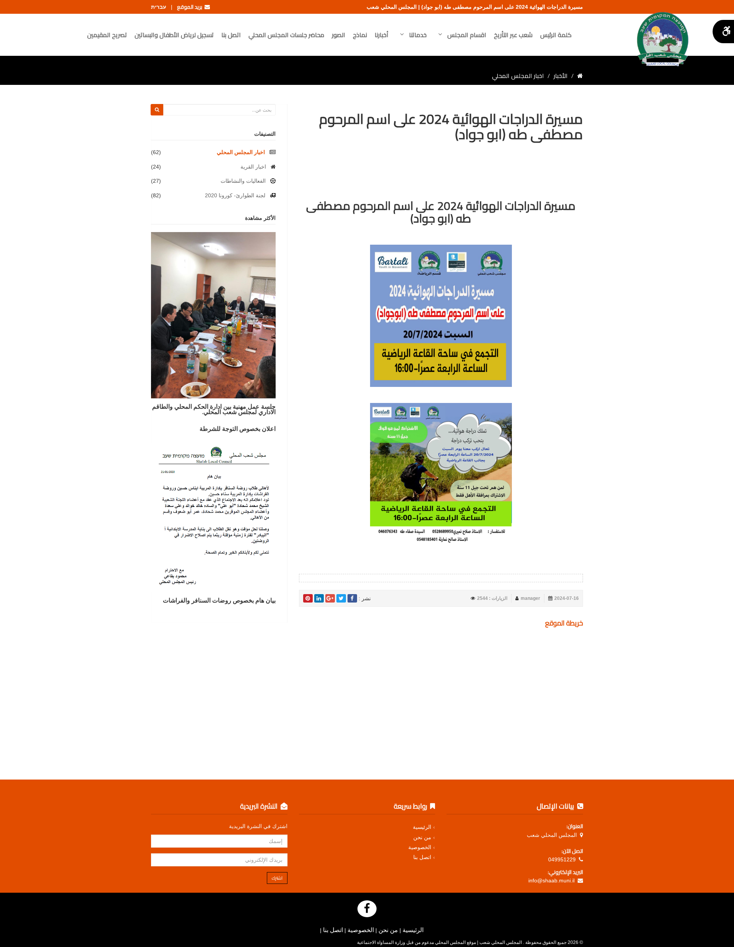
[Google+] (330, 598)
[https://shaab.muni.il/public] (580, 75)
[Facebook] (367, 909)
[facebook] (352, 598)
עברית (158, 7)
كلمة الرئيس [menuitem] (556, 35)
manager (530, 598)
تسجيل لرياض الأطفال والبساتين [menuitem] (174, 35)
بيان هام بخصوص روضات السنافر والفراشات (219, 600)
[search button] (157, 109)
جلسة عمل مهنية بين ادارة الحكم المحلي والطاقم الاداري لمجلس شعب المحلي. (214, 409)
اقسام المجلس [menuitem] (466, 35)
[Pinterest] (308, 598)
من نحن (422, 837)
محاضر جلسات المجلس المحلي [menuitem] (286, 35)
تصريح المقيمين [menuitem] (107, 35)
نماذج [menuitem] (360, 35)
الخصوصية (419, 847)
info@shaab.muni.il (551, 880)
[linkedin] (319, 598)
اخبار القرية (253, 167)
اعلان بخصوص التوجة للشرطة (238, 428)
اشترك (277, 878)
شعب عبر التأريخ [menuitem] (513, 35)
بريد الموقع (191, 7)
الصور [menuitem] (338, 35)
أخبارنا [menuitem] (381, 35)
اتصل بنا (422, 857)
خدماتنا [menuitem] (417, 35)
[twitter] (341, 598)
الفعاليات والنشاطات (243, 181)
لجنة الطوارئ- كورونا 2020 (235, 195)
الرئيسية (422, 827)
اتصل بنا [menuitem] (231, 35)
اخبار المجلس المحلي (241, 152)
